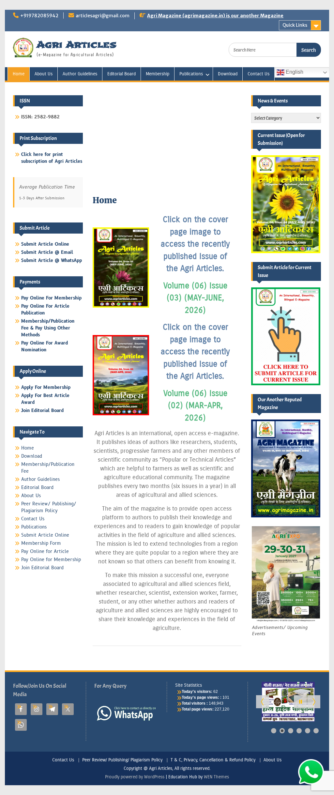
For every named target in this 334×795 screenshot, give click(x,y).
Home (18, 74)
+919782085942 (39, 16)
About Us (44, 74)
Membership (157, 74)
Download (227, 74)
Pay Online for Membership (51, 560)
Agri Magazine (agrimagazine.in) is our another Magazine (215, 16)
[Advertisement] (167, 144)
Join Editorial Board (42, 568)
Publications (191, 74)
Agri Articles (76, 44)
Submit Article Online (45, 535)
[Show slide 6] (316, 730)
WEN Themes (216, 777)
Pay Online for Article (45, 551)
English (293, 72)
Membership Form (41, 543)
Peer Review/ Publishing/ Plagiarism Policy (122, 760)
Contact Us (258, 74)
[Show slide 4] (299, 730)
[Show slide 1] (273, 730)
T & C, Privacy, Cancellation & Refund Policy (213, 760)
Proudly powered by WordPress (134, 777)
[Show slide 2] (282, 730)
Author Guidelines (80, 74)
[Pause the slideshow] (300, 701)
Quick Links (294, 25)
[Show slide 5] (307, 730)
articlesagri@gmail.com (102, 16)
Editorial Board (121, 74)
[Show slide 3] (290, 730)
